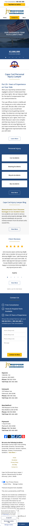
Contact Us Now (14, 354)
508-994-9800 (11, 412)
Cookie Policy (7, 484)
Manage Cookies (18, 484)
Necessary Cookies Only (9, 521)
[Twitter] (9, 436)
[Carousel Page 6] (23, 57)
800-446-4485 (13, 382)
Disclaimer (14, 460)
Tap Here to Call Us (14, 4)
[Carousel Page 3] (12, 57)
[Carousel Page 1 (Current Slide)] (5, 57)
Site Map (14, 464)
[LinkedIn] (12, 436)
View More (14, 192)
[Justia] (16, 436)
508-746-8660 (11, 428)
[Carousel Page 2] (9, 57)
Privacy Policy (14, 462)
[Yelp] (23, 436)
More (24, 17)
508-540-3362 (11, 396)
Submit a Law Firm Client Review (14, 289)
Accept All (8, 517)
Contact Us (14, 17)
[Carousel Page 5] (20, 57)
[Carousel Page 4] (16, 57)
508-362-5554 (11, 379)
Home (5, 17)
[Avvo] (19, 436)
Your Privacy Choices (12, 482)
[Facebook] (5, 436)
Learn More (14, 138)
